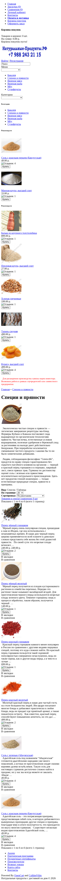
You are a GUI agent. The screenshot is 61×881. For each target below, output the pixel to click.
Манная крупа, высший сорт (16, 190)
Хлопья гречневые (11, 298)
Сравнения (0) (15, 9)
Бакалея (12, 75)
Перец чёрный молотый (14, 583)
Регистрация (16, 60)
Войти (4, 60)
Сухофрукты (14, 89)
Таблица (21, 490)
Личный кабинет (17, 12)
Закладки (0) (14, 6)
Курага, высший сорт (12, 364)
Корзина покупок (17, 20)
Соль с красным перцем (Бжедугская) (21, 157)
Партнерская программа (20, 856)
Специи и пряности (18, 78)
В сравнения (8, 559)
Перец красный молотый (14, 700)
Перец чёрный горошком (14, 525)
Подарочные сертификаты (22, 858)
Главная (12, 4)
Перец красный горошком (15, 641)
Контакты (13, 15)
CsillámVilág (35, 875)
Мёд (10, 86)
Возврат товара (16, 864)
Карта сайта (14, 867)
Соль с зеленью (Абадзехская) (17, 755)
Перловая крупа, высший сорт (17, 265)
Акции (11, 853)
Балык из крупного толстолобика (19, 233)
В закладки (7, 556)
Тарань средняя (9, 331)
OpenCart (19, 875)
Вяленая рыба (15, 83)
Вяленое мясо (15, 81)
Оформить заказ (16, 23)
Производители (16, 861)
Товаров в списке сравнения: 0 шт (19, 498)
